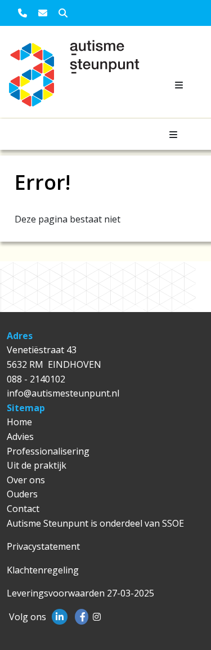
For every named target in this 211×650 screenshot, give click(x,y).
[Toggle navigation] (179, 85)
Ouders (22, 494)
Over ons (26, 480)
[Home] (35, 78)
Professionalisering (48, 451)
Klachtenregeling (43, 570)
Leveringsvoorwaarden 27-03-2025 (80, 593)
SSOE (173, 523)
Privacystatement (43, 546)
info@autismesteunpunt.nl (63, 393)
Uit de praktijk (36, 465)
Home (19, 422)
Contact (23, 508)
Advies (20, 436)
